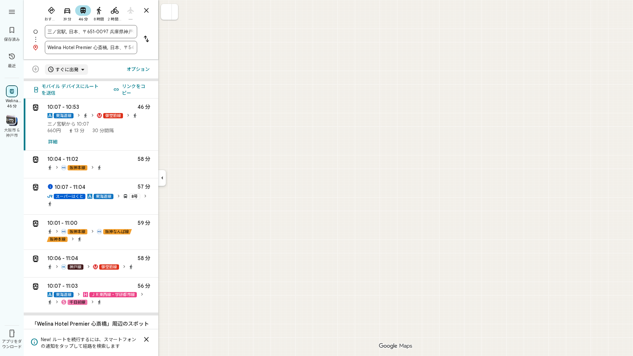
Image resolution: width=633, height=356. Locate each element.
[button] (166, 12)
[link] (91, 125)
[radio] (51, 12)
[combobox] (91, 31)
